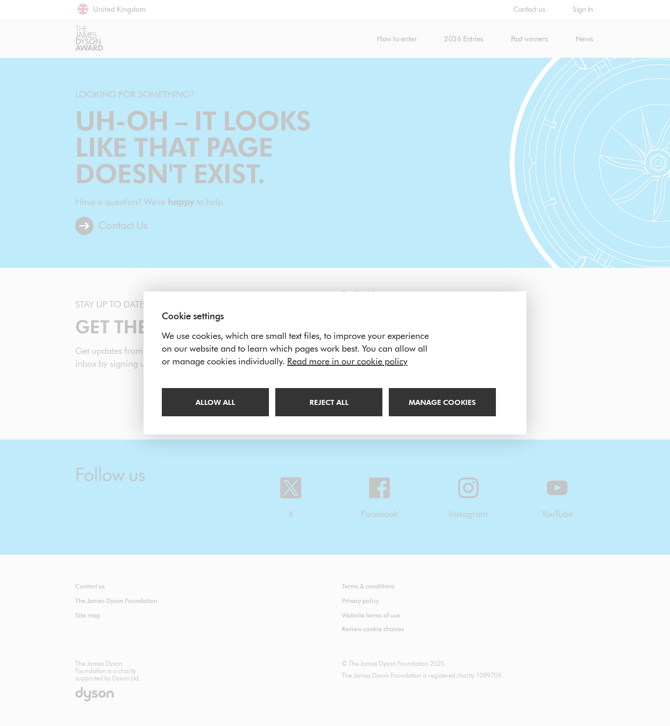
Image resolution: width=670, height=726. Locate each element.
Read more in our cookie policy (347, 361)
